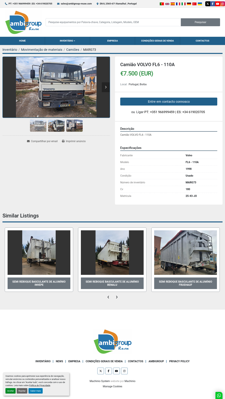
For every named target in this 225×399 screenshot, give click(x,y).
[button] (67, 41)
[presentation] (108, 297)
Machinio (130, 381)
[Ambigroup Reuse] (112, 341)
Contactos (202, 40)
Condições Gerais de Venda (157, 40)
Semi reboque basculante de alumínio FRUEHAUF (112, 283)
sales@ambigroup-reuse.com (76, 3)
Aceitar (10, 391)
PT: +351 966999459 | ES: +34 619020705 (30, 3)
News (59, 361)
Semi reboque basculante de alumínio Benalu (185, 283)
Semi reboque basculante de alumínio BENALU (39, 283)
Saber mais (35, 391)
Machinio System (100, 381)
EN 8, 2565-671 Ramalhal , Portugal (118, 3)
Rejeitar (22, 391)
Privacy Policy (179, 361)
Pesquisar (200, 22)
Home (22, 40)
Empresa (112, 40)
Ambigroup (156, 361)
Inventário (66, 40)
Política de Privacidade (39, 385)
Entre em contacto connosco (169, 102)
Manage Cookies (112, 386)
